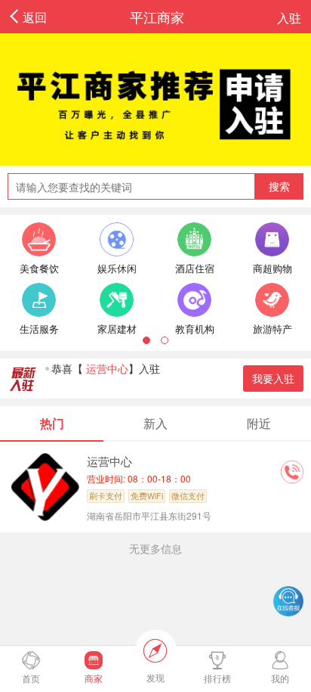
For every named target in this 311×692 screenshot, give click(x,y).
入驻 (289, 16)
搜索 (279, 186)
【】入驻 (105, 368)
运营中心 (109, 460)
